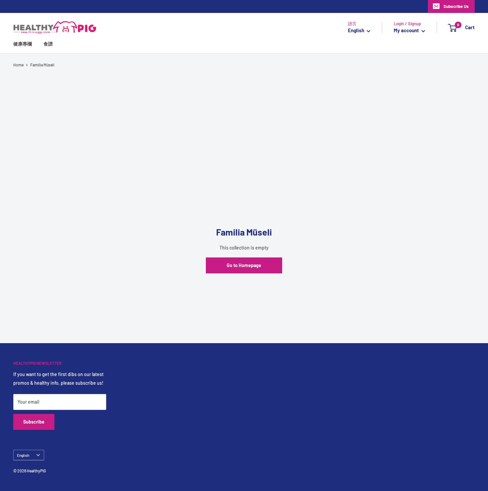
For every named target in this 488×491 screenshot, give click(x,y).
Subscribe (33, 422)
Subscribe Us (456, 6)
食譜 (48, 44)
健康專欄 (22, 44)
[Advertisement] (244, 122)
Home (18, 64)
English (23, 455)
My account (407, 31)
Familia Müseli (42, 64)
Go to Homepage (244, 265)
